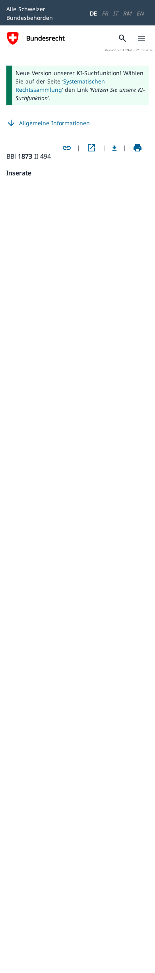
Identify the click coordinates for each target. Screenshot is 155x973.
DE (93, 13)
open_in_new (91, 148)
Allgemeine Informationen (48, 123)
